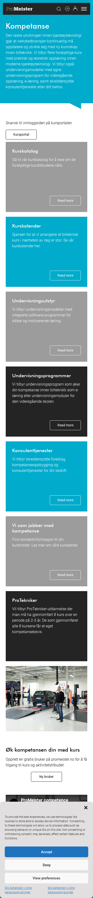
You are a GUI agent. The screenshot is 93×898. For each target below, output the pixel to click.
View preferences (46, 878)
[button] (85, 807)
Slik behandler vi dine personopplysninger (18, 890)
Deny (47, 865)
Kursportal (21, 134)
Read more (65, 200)
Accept (46, 852)
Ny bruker (46, 777)
